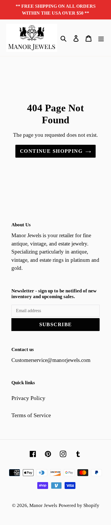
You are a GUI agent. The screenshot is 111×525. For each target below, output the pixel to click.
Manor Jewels (43, 505)
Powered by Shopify (79, 505)
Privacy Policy (28, 398)
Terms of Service (31, 415)
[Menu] (101, 38)
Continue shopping (51, 151)
